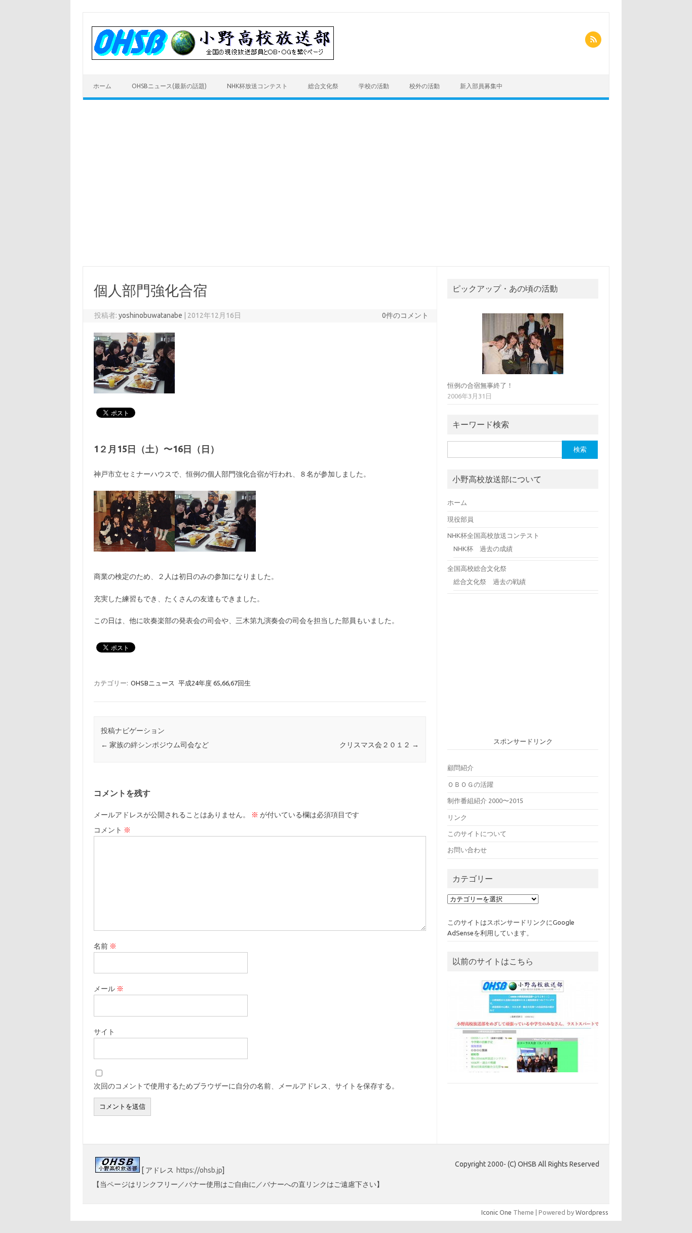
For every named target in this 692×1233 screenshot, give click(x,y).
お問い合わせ (467, 849)
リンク (457, 817)
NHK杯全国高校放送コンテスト (493, 535)
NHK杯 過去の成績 (483, 548)
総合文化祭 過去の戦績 (489, 581)
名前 (105, 946)
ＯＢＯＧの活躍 (470, 784)
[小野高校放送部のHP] (213, 57)
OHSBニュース (153, 682)
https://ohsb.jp (199, 1170)
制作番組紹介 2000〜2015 (485, 800)
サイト (104, 1032)
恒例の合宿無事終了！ (480, 385)
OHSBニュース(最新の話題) (169, 86)
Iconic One (496, 1212)
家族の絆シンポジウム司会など (155, 745)
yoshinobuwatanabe (150, 315)
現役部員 (460, 519)
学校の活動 (374, 86)
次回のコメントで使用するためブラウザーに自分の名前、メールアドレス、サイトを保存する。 (246, 1086)
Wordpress (591, 1212)
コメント (112, 830)
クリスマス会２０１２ (379, 745)
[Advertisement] (346, 183)
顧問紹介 (460, 767)
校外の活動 (424, 86)
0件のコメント (405, 315)
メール (109, 989)
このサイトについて (477, 833)
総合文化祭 (323, 86)
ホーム (102, 86)
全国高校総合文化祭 (477, 568)
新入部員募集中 (481, 86)
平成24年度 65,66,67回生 (214, 682)
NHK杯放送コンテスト (257, 86)
